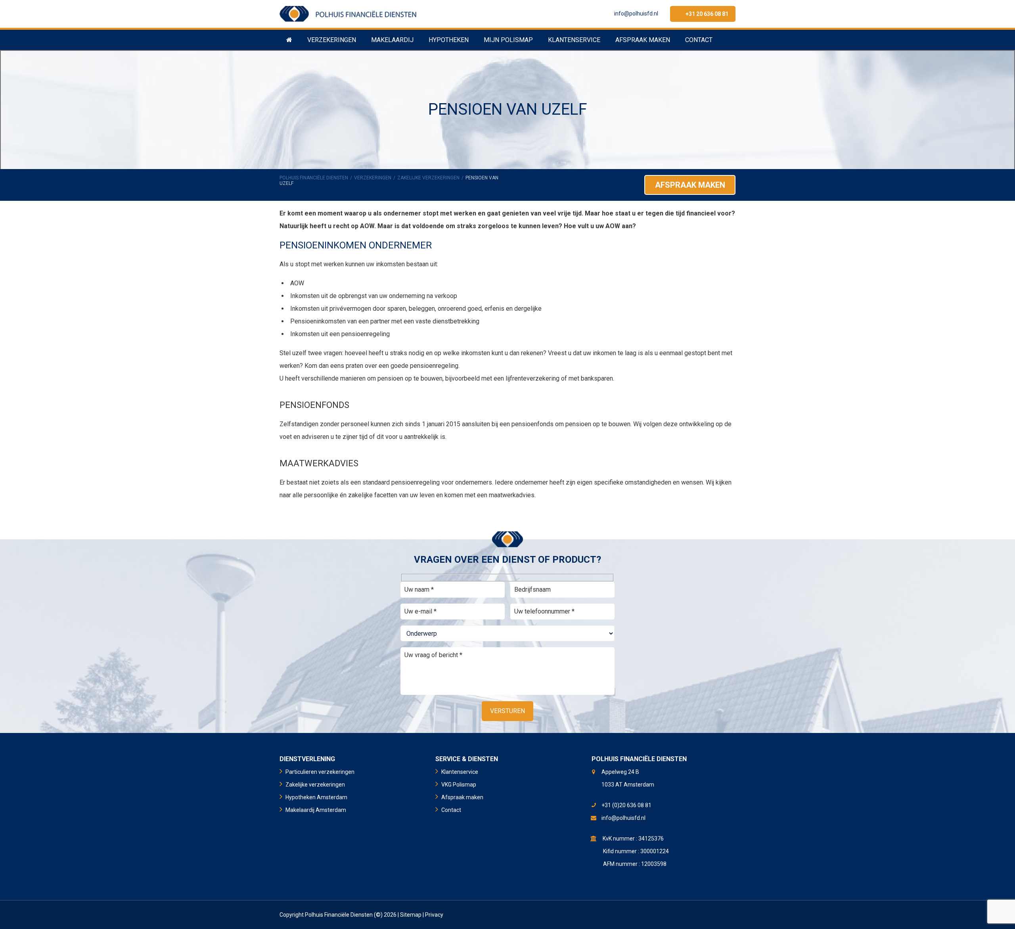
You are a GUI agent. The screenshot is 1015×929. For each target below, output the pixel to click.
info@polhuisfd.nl (636, 13)
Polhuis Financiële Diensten (314, 178)
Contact (451, 810)
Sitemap (410, 915)
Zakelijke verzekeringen (428, 178)
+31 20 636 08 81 (707, 14)
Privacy (434, 915)
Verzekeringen (372, 178)
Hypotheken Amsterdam (316, 797)
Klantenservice (459, 772)
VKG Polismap (458, 784)
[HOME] (289, 40)
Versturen (507, 711)
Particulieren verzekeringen (319, 772)
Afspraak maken (690, 185)
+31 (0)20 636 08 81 (626, 805)
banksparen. (597, 378)
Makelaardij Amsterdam (315, 810)
